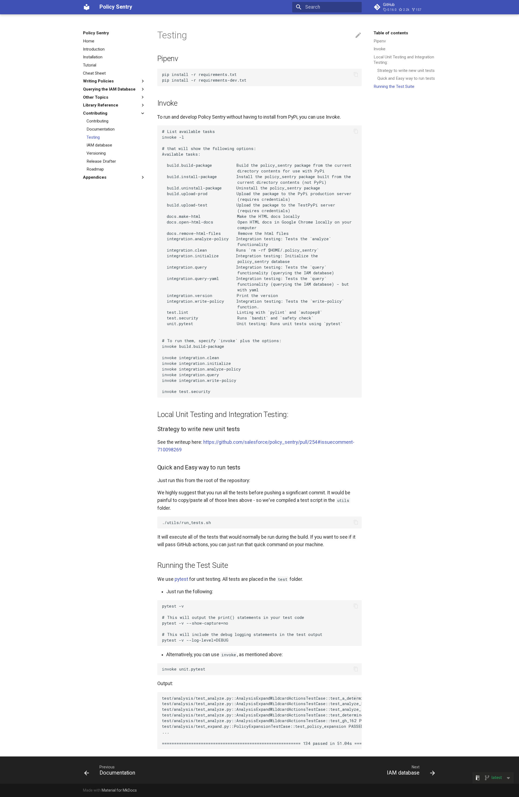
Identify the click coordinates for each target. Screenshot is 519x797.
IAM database (99, 145)
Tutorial (89, 65)
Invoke (379, 48)
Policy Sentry (96, 33)
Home (88, 41)
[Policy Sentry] (86, 7)
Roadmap (95, 169)
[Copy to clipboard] (355, 74)
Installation (92, 57)
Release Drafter (101, 161)
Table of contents (391, 33)
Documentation (100, 129)
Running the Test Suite (394, 86)
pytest (181, 579)
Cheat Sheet (94, 73)
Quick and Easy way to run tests (406, 78)
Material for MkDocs (119, 790)
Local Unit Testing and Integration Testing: (404, 60)
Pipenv (380, 41)
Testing (93, 137)
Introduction (94, 48)
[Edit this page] (358, 35)
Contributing (97, 121)
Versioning (96, 153)
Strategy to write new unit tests (406, 70)
